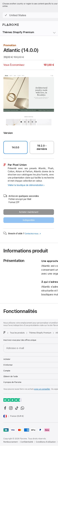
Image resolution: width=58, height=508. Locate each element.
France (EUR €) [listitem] (17, 416)
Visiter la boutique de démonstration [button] (25, 185)
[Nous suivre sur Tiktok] (16, 408)
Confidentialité (26, 442)
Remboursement (10, 442)
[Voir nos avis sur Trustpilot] (12, 400)
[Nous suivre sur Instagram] (11, 408)
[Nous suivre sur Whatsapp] (22, 408)
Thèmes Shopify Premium (18, 32)
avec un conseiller (42, 389)
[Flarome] (4, 332)
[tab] (21, 121)
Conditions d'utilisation (46, 442)
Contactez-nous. (33, 234)
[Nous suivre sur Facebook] (5, 408)
